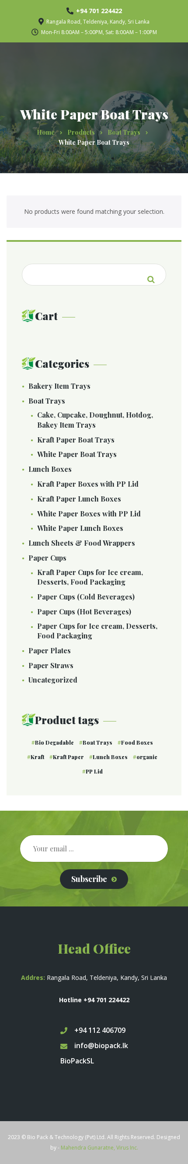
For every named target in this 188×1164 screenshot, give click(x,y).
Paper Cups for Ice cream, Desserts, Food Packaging (97, 630)
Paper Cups (47, 557)
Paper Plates (49, 650)
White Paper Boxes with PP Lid (89, 513)
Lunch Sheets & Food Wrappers (81, 542)
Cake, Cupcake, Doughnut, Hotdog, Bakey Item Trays (95, 419)
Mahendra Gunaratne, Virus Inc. (99, 1147)
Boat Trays (46, 400)
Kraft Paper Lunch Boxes (79, 498)
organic (146, 756)
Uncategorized (52, 679)
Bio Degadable (54, 742)
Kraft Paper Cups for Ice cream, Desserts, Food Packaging (90, 577)
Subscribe (89, 879)
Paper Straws (50, 665)
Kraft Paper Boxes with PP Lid (88, 483)
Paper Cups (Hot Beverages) (84, 611)
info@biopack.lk (101, 1045)
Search (151, 274)
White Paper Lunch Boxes (80, 528)
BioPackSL (77, 1061)
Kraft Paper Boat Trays (76, 439)
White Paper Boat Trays (77, 454)
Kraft (37, 756)
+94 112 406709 (99, 1030)
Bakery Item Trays (59, 385)
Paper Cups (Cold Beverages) (86, 596)
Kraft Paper (68, 756)
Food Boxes (137, 742)
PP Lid (94, 771)
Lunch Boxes (50, 469)
